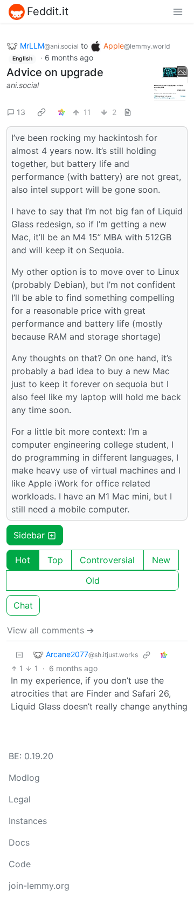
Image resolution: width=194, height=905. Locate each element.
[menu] (177, 11)
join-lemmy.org (39, 885)
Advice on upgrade (54, 72)
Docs (19, 842)
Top (55, 560)
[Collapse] (19, 654)
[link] (41, 112)
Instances (28, 820)
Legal (20, 799)
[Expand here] (170, 84)
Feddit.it (47, 11)
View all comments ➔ (50, 630)
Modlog (24, 777)
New (161, 560)
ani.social (22, 85)
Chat (23, 605)
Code (20, 864)
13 (21, 112)
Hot (22, 560)
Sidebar (29, 535)
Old (93, 580)
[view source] (127, 112)
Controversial (107, 560)
